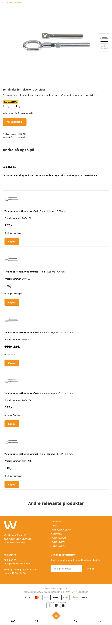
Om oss (54, 525)
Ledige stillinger (58, 537)
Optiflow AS (83, 591)
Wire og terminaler (15, 2)
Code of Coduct (58, 545)
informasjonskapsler (55, 591)
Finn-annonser (58, 541)
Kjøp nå (12, 241)
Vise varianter (13, 121)
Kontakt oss (56, 521)
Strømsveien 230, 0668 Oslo (18, 538)
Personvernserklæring (33, 591)
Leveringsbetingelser (61, 529)
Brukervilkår (56, 533)
